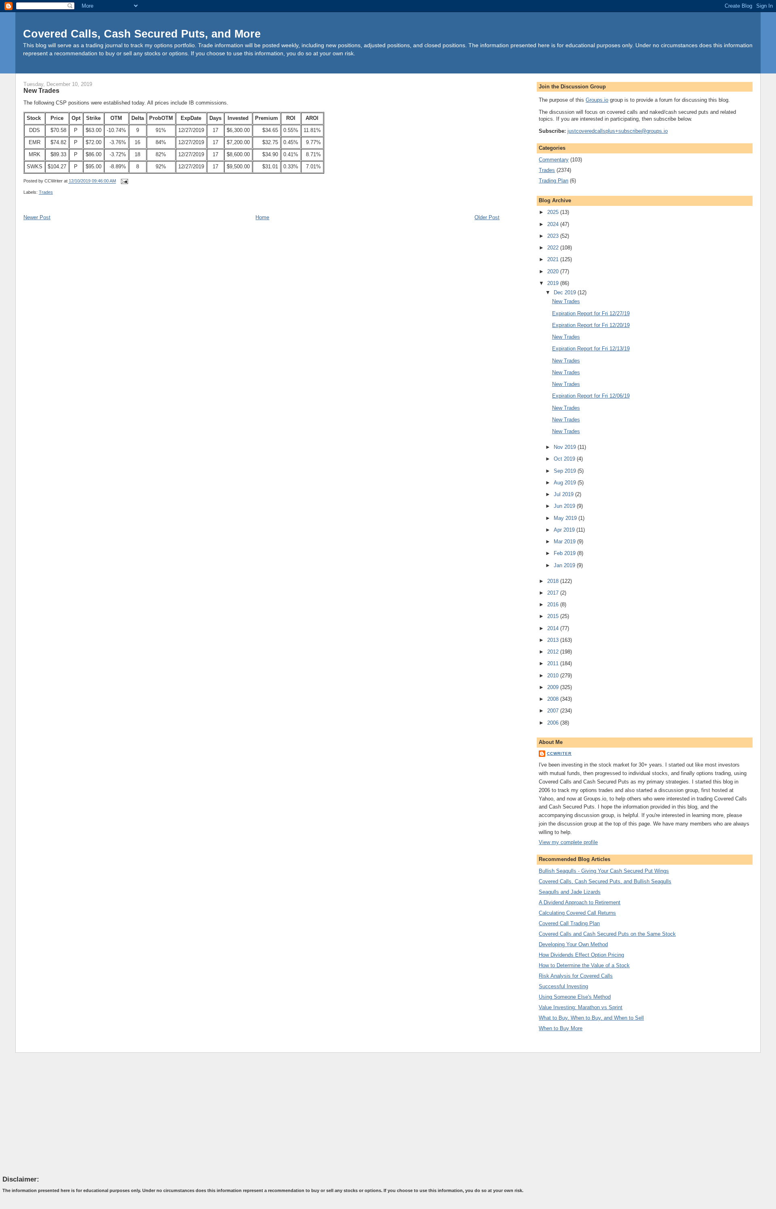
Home (262, 217)
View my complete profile (568, 842)
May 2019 (566, 518)
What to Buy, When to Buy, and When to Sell (591, 1018)
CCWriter (559, 753)
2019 (553, 283)
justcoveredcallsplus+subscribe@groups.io (617, 131)
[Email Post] (123, 181)
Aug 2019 (566, 483)
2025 (553, 212)
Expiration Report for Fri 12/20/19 (591, 325)
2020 (553, 271)
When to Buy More (560, 1028)
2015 (553, 616)
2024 (553, 224)
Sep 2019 (566, 471)
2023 (553, 236)
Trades (46, 192)
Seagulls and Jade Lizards (570, 892)
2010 (553, 676)
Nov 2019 (566, 447)
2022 (553, 248)
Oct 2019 (565, 459)
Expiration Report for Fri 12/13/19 (591, 349)
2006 (553, 723)
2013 (553, 640)
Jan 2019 (565, 565)
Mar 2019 (565, 541)
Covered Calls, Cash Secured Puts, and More (142, 33)
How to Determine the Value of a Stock (584, 965)
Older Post (487, 217)
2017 (553, 593)
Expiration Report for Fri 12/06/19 (591, 396)
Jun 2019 (565, 506)
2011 (553, 663)
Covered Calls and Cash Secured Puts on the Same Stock (607, 934)
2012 (553, 652)
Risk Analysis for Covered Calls (576, 976)
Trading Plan (553, 181)
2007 (553, 711)
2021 (553, 259)
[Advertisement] (63, 1113)
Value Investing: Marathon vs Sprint (580, 1007)
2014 (553, 628)
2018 (553, 581)
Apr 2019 (565, 530)
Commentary (554, 160)
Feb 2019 (565, 553)
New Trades (41, 90)
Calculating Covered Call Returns (577, 913)
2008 (553, 699)
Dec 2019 (566, 292)
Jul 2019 (564, 494)
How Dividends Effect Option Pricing (581, 955)
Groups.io (597, 100)
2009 (553, 687)
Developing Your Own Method (573, 944)
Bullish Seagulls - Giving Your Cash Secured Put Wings (604, 871)
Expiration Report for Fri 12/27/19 (591, 313)
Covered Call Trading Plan (569, 923)
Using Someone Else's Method (575, 997)
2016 (553, 604)
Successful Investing (563, 986)
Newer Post (37, 217)
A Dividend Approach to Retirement (579, 902)
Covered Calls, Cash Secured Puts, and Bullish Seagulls (605, 881)
